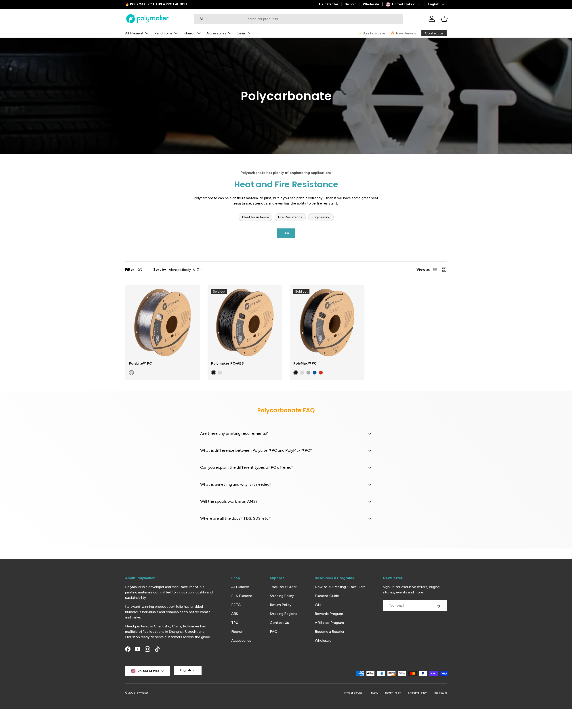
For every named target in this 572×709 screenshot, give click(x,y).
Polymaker (142, 692)
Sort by (159, 269)
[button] (444, 19)
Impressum (440, 692)
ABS (234, 614)
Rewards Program (329, 614)
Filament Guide (327, 596)
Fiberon (189, 33)
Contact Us (279, 622)
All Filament (134, 33)
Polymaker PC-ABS (227, 363)
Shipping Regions (283, 614)
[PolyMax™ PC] (327, 322)
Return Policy (280, 605)
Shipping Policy (282, 596)
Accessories (216, 33)
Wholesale (371, 4)
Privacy (374, 692)
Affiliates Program (329, 622)
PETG (236, 605)
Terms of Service (352, 692)
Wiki (318, 605)
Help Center (329, 4)
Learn (241, 33)
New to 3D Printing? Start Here (340, 587)
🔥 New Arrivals (403, 33)
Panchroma (163, 33)
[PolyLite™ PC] (162, 322)
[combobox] (298, 19)
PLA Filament (241, 596)
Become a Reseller (329, 631)
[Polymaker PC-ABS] (245, 322)
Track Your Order (283, 587)
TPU (234, 622)
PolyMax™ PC (305, 363)
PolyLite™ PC (140, 363)
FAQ (286, 233)
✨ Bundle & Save (371, 33)
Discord (351, 4)
